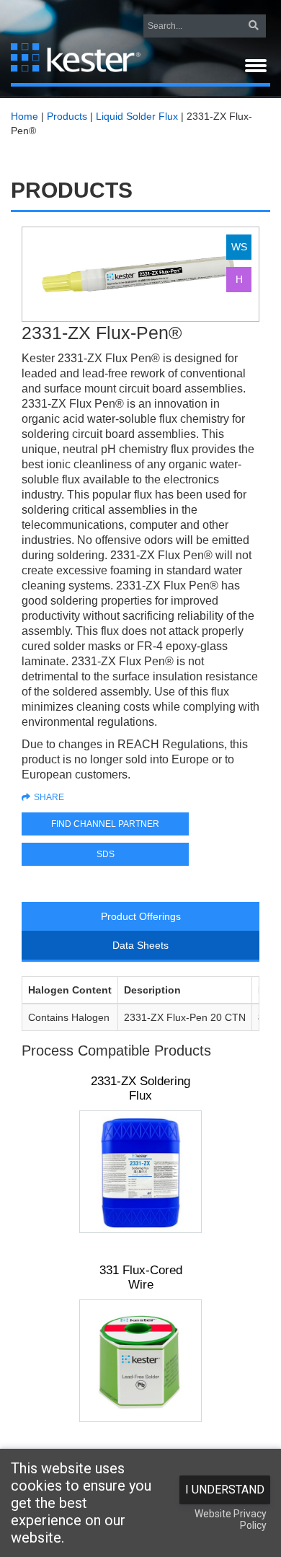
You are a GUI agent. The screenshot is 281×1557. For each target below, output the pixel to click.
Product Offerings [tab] (141, 916)
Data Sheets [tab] (140, 945)
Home (24, 116)
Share (49, 797)
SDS (106, 854)
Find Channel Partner (105, 824)
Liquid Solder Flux (137, 116)
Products (67, 116)
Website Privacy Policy (231, 1519)
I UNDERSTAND (224, 1489)
